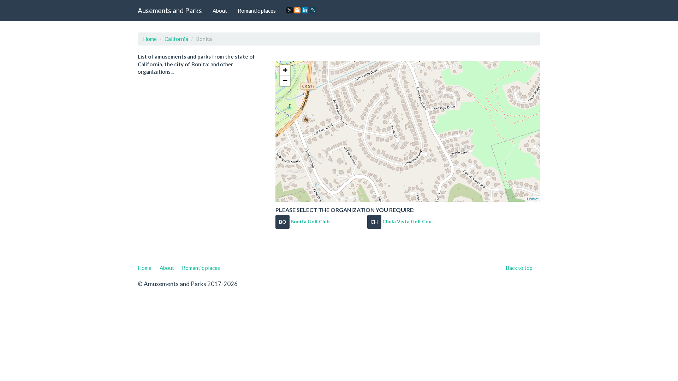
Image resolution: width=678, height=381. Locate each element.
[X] (289, 10)
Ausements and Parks (170, 10)
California (176, 39)
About (220, 10)
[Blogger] (297, 10)
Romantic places (257, 10)
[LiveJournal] (313, 10)
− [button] (285, 80)
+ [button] (285, 70)
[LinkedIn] (305, 10)
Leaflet (533, 198)
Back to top (519, 268)
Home (150, 39)
